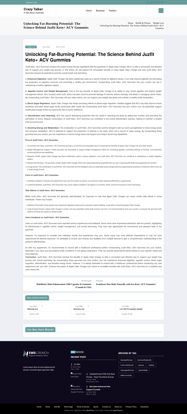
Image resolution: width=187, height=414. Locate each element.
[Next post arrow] (161, 284)
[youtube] (161, 2)
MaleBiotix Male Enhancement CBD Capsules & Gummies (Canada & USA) (63, 285)
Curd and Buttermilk (144, 360)
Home (89, 10)
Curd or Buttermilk (127, 365)
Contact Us (106, 406)
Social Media (143, 370)
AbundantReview (127, 360)
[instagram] (158, 2)
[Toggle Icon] (161, 10)
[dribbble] (155, 2)
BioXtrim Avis (32, 309)
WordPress (90, 410)
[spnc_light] (154, 10)
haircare (141, 365)
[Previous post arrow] (26, 284)
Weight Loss (31, 47)
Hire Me (57, 406)
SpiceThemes (118, 410)
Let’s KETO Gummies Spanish (131, 309)
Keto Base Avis (79, 309)
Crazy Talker (33, 9)
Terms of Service (83, 406)
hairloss (151, 365)
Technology (68, 406)
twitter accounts (126, 375)
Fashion (112, 10)
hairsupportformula (127, 370)
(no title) (77, 364)
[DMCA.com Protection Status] (77, 352)
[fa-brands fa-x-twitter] (151, 2)
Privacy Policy (131, 406)
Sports (95, 406)
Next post (99, 281)
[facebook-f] (148, 2)
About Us (118, 406)
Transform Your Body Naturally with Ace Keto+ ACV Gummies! (126, 284)
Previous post (86, 281)
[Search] (150, 10)
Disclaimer (144, 406)
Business (100, 10)
